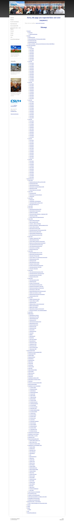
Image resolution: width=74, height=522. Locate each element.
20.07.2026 (32, 50)
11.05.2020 (32, 170)
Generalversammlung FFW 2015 (36, 275)
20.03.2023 (32, 114)
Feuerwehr (32, 332)
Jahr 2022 (30, 119)
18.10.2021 (32, 143)
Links (28, 511)
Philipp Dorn (32, 458)
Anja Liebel (32, 490)
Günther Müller (31, 355)
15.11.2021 (32, 141)
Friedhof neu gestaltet (34, 212)
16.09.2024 (32, 88)
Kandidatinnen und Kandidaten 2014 (35, 445)
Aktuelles (28, 35)
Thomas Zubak (31, 366)
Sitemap (18, 518)
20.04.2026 (32, 55)
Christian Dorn (32, 448)
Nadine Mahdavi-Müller (32, 369)
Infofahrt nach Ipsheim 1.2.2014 (35, 292)
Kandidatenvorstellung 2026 (33, 377)
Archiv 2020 (30, 206)
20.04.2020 (32, 172)
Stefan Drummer (31, 373)
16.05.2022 (32, 132)
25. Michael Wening (33, 426)
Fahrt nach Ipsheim (33, 339)
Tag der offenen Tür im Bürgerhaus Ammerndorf (38, 257)
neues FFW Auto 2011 (34, 347)
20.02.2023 (32, 116)
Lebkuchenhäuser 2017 (34, 318)
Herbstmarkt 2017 (33, 320)
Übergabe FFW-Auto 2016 (34, 255)
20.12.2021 (32, 140)
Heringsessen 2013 (33, 342)
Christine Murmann (33, 474)
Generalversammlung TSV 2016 (35, 267)
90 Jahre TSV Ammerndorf (34, 283)
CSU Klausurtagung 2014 (34, 279)
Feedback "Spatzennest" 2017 (35, 238)
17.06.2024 (32, 92)
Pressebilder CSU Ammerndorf (34, 498)
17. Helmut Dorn (33, 413)
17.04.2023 (32, 112)
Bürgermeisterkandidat (32, 384)
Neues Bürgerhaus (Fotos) (34, 262)
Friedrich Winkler (33, 471)
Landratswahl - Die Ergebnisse (35, 201)
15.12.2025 (32, 63)
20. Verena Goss (33, 418)
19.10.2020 (32, 162)
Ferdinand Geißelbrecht (34, 488)
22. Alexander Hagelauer (34, 421)
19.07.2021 (32, 148)
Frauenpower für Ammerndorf (33, 432)
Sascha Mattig (31, 371)
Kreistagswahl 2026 (31, 353)
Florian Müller (32, 477)
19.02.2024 (32, 96)
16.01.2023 (32, 117)
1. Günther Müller (33, 387)
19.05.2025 (32, 74)
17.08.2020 (32, 165)
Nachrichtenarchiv (30, 178)
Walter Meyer (32, 487)
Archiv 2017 (30, 236)
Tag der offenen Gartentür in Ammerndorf (37, 241)
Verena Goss (30, 374)
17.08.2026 (32, 48)
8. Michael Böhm (33, 398)
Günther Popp (32, 461)
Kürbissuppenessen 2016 (34, 259)
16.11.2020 (32, 161)
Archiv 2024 (30, 191)
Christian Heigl (32, 482)
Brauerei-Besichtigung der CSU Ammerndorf (38, 291)
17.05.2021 (32, 151)
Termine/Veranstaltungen (31, 512)
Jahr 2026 (30, 47)
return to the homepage (40, 23)
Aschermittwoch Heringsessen (35, 210)
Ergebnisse (30, 381)
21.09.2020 (32, 164)
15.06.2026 (32, 51)
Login (63, 518)
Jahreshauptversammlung (34, 185)
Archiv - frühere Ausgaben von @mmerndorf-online (37, 503)
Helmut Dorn (30, 361)
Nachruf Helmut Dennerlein (34, 220)
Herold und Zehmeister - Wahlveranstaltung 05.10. (39, 225)
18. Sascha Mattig (33, 414)
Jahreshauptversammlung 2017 (35, 321)
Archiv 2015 (30, 270)
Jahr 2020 (30, 159)
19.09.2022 (32, 125)
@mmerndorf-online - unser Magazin (34, 501)
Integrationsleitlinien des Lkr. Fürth (36, 252)
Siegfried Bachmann (33, 467)
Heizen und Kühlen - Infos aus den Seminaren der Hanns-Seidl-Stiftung (41, 43)
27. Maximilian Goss (33, 429)
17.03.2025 (32, 77)
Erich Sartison (32, 464)
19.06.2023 (32, 109)
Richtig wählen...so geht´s (33, 435)
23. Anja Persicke (33, 422)
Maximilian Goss (33, 450)
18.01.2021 (32, 157)
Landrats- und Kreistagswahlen (34, 495)
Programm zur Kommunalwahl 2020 (35, 382)
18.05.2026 (32, 53)
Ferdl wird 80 (32, 329)
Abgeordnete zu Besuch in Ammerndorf (37, 308)
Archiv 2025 (30, 180)
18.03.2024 (32, 95)
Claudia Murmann (33, 479)
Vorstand (28, 504)
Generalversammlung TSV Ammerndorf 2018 (38, 230)
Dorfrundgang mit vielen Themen (34, 379)
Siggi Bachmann (31, 360)
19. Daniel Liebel (33, 416)
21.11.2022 (32, 122)
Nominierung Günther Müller (35, 443)
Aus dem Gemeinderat (31, 45)
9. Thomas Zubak (33, 400)
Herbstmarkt (32, 196)
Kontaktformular (13, 111)
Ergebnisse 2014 (31, 437)
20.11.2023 (32, 103)
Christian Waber (32, 466)
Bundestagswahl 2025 (32, 42)
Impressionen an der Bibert (34, 247)
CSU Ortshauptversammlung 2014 (36, 284)
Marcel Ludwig (32, 475)
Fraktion (28, 506)
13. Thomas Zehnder (33, 406)
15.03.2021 (32, 154)
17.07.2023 (32, 108)
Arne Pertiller (32, 480)
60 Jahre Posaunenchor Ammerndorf (36, 265)
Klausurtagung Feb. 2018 (34, 316)
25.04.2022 (32, 133)
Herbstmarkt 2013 (33, 302)
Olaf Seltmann (31, 358)
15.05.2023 (32, 111)
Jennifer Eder (32, 459)
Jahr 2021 (30, 138)
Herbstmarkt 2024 (31, 37)
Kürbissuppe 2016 (33, 326)
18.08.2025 (32, 69)
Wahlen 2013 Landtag (34, 307)
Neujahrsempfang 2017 (34, 249)
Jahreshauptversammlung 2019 (35, 209)
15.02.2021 (32, 156)
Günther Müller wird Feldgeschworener (37, 217)
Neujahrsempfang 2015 (34, 276)
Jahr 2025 (30, 61)
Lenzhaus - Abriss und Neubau (35, 223)
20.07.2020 (32, 167)
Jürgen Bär (30, 368)
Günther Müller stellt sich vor (35, 440)
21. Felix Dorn (32, 419)
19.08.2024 (32, 90)
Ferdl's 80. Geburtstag (34, 268)
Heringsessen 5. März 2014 (35, 289)
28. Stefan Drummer (33, 430)
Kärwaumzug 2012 (33, 345)
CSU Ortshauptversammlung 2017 (36, 246)
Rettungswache (32, 336)
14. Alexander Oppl (33, 408)
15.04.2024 (32, 93)
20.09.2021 (32, 145)
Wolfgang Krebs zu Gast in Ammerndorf (37, 304)
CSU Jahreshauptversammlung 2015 (36, 271)
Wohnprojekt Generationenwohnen (36, 254)
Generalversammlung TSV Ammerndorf (37, 273)
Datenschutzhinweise (33, 34)
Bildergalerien (30, 313)
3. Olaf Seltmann (33, 390)
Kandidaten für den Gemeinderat (34, 385)
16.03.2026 (32, 56)
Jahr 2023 (30, 100)
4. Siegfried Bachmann (34, 392)
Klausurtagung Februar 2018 (35, 228)
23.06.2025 (32, 72)
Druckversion (13, 518)
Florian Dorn (30, 376)
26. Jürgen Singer (33, 427)
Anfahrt (29, 509)
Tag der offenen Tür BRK (34, 300)
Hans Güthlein (32, 483)
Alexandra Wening (31, 357)
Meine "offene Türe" (33, 442)
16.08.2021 (32, 146)
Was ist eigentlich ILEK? (34, 222)
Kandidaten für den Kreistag (33, 434)
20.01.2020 (32, 177)
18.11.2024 (32, 85)
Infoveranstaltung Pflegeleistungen (36, 233)
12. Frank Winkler (33, 405)
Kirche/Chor (32, 337)
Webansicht (62, 519)
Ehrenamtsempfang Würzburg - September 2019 (38, 214)
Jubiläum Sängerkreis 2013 (35, 299)
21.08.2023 (32, 106)
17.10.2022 (32, 124)
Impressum (30, 32)
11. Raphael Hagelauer (34, 403)
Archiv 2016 (30, 251)
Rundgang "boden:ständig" (34, 263)
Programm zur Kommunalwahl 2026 (35, 352)
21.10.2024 (32, 87)
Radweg (31, 334)
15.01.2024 (32, 98)
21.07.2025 (32, 71)
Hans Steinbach (32, 451)
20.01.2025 (32, 80)
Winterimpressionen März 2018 (35, 231)
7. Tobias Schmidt (33, 397)
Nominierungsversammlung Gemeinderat (37, 294)
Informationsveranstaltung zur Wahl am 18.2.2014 (37, 496)
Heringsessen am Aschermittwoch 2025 (37, 186)
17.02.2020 (32, 175)
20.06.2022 (32, 130)
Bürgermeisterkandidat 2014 (33, 438)
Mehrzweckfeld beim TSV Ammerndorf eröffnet (36, 39)
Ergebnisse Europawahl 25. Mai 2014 (36, 286)
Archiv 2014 (30, 278)
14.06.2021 (32, 149)
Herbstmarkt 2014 (33, 281)
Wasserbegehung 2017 (34, 323)
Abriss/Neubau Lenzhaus (34, 315)
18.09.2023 (32, 104)
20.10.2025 (32, 66)
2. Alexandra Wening (33, 389)
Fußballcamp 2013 (33, 344)
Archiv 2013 (30, 297)
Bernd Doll (31, 485)
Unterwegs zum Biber (33, 215)
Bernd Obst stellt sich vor (34, 204)
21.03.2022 (32, 135)
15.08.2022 (32, 127)
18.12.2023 (32, 101)
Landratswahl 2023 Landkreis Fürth (36, 202)
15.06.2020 (32, 169)
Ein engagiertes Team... (32, 493)
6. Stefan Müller (32, 395)
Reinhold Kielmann (33, 456)
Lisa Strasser (30, 365)
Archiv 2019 (30, 207)
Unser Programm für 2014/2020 (34, 491)
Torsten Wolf (30, 363)
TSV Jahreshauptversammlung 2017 (36, 244)
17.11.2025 (32, 64)
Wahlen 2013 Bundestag (34, 305)
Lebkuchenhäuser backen (34, 239)
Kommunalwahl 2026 (31, 350)
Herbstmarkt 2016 (33, 260)
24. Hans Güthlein (33, 424)
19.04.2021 (32, 153)
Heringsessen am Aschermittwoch (36, 194)
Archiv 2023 (30, 198)
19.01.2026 (32, 59)
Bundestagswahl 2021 (32, 40)
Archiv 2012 (30, 312)
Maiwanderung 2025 (33, 188)
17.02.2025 (32, 79)
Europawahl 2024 (33, 193)
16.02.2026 (32, 58)
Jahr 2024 (30, 82)
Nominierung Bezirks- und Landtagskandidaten (38, 310)
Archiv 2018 (30, 218)
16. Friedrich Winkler (33, 411)
